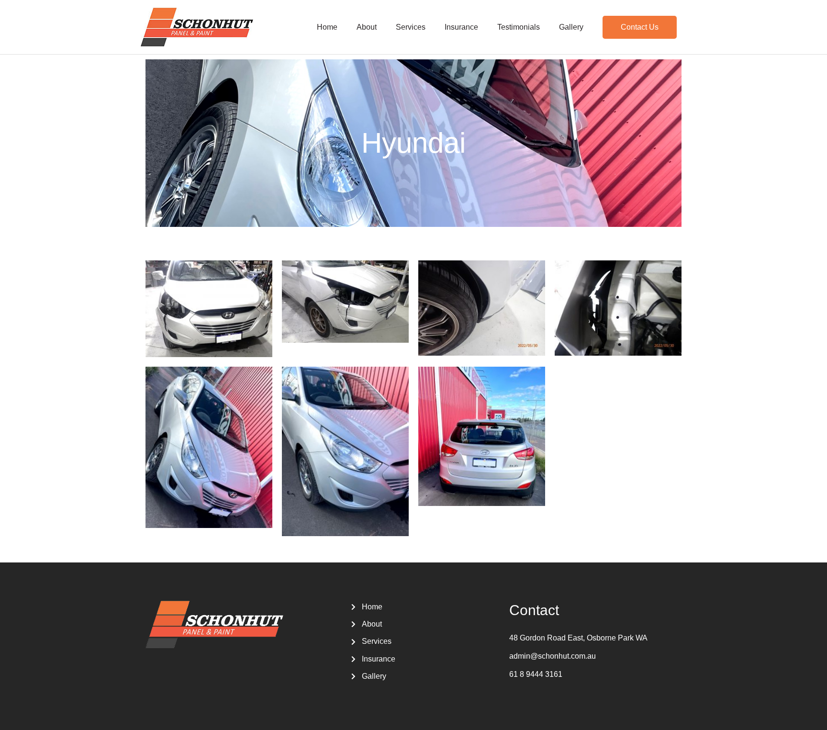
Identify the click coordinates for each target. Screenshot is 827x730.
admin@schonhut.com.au (552, 656)
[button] (640, 27)
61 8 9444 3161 (535, 674)
